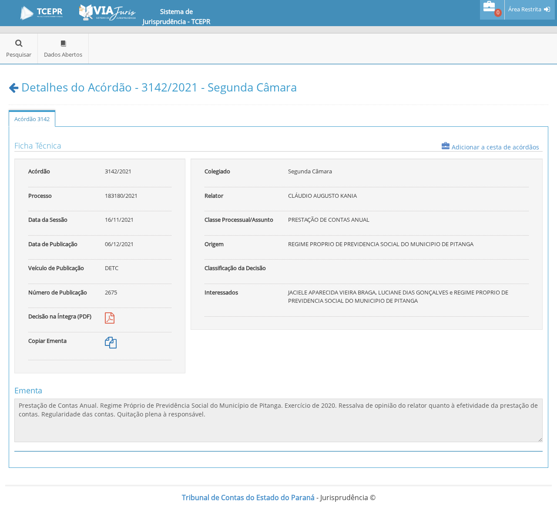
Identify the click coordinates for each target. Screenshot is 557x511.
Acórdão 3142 (32, 119)
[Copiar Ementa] (111, 345)
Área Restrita (524, 9)
